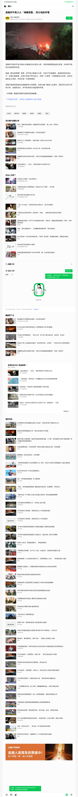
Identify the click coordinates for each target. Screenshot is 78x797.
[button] (7, 795)
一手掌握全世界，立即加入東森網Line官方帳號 (23, 99)
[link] (11, 795)
